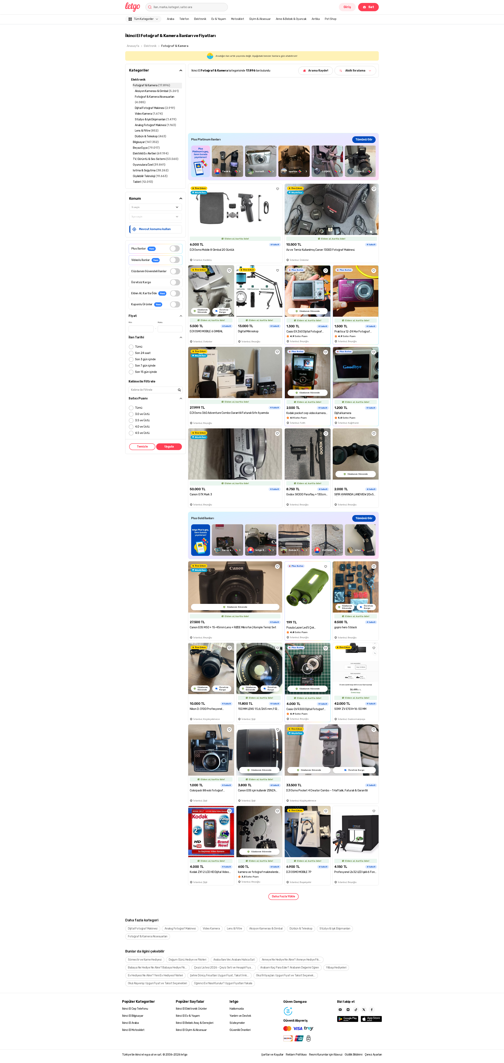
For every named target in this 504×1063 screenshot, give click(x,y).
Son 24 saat (143, 353)
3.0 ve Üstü (142, 414)
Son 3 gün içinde (145, 359)
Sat (371, 7)
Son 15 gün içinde (146, 372)
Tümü (138, 346)
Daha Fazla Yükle (283, 896)
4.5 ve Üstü (142, 433)
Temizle (142, 446)
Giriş (347, 7)
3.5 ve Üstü (142, 420)
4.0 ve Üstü (142, 426)
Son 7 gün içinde (145, 365)
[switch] (175, 248)
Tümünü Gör (363, 139)
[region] (283, 161)
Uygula (169, 446)
